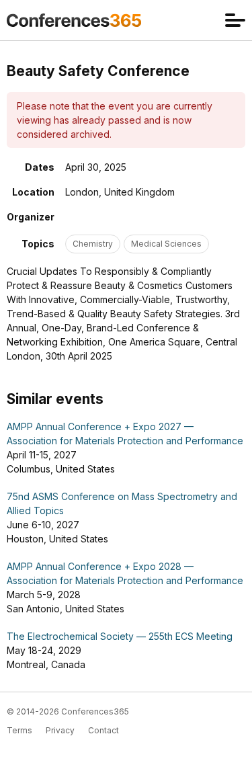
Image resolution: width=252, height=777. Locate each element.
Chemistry (93, 244)
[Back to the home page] (74, 20)
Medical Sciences (166, 244)
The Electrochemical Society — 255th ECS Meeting (120, 636)
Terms (19, 730)
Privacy (60, 730)
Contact (103, 730)
